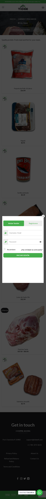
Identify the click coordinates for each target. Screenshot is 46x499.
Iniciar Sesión (23, 255)
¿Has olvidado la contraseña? (32, 250)
